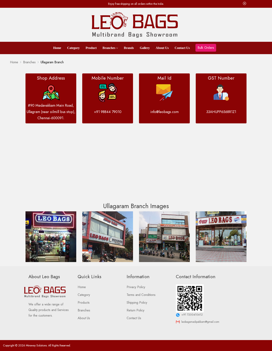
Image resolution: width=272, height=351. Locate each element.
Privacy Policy (136, 287)
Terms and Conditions (141, 294)
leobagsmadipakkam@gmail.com (199, 322)
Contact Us (182, 48)
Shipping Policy (137, 302)
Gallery (145, 48)
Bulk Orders (206, 47)
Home (57, 48)
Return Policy (135, 310)
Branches (109, 48)
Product (91, 48)
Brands (129, 48)
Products (84, 302)
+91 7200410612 (191, 315)
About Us (162, 48)
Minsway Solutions (36, 345)
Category (73, 48)
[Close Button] (245, 3)
